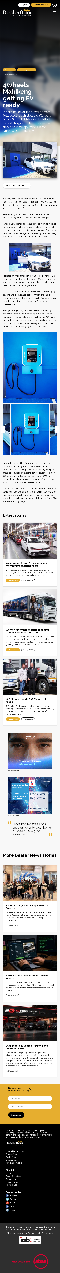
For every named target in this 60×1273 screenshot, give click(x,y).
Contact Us (10, 1173)
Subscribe (16, 1115)
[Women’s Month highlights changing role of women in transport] (30, 607)
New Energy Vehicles (27, 70)
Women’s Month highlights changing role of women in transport (27, 631)
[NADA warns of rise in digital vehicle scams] (30, 953)
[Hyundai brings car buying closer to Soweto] (30, 883)
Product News (12, 1154)
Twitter (13, 1199)
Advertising (11, 1179)
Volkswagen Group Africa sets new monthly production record (26, 564)
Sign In (24, 5)
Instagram (14, 1210)
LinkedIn (14, 1206)
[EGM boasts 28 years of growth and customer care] (30, 1023)
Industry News (12, 580)
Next (57, 429)
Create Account (41, 5)
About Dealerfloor (13, 1176)
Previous (3, 429)
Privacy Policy (12, 1182)
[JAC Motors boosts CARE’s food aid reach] (30, 677)
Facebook (14, 1195)
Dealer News (9, 70)
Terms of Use (11, 1185)
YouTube (14, 1203)
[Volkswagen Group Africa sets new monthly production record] (30, 541)
